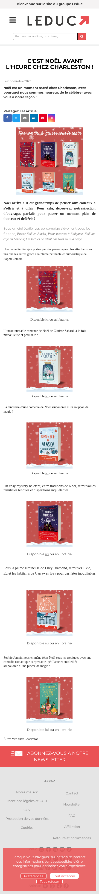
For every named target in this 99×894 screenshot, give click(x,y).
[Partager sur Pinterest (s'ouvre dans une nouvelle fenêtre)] (43, 118)
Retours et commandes (72, 838)
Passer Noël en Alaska (31, 234)
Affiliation (72, 827)
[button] (51, 118)
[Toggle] (9, 20)
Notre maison (27, 792)
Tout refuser (49, 881)
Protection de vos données (27, 819)
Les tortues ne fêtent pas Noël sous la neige (54, 239)
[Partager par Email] (25, 118)
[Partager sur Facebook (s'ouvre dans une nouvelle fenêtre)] (7, 118)
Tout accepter (64, 876)
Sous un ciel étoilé (18, 228)
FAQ (72, 816)
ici (47, 643)
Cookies (27, 828)
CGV (27, 810)
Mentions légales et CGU (27, 801)
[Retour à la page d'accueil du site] (57, 21)
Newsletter (72, 804)
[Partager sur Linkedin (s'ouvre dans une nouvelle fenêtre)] (34, 118)
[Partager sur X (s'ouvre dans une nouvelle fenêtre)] (16, 118)
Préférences (33, 876)
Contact (72, 793)
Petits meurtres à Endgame (65, 234)
